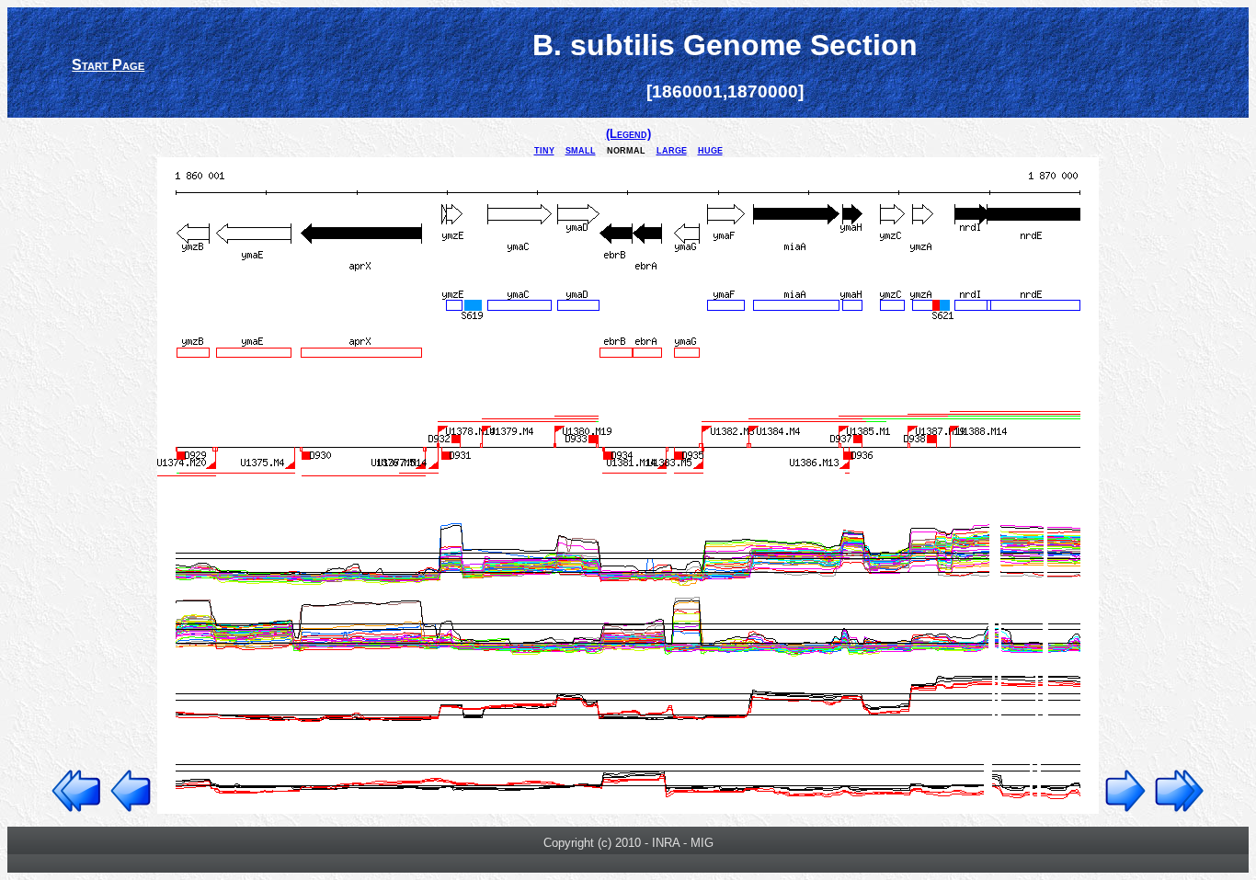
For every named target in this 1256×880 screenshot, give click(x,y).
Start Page (108, 65)
